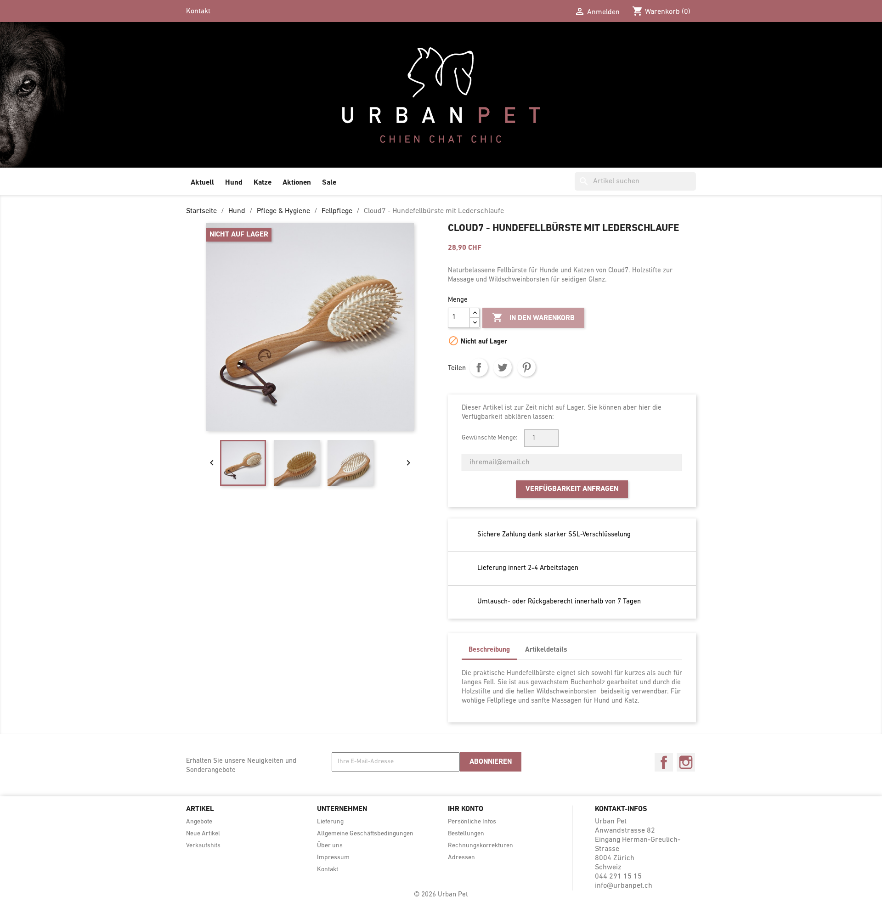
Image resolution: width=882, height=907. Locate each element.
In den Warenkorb (533, 317)
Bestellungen (466, 833)
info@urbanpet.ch (623, 886)
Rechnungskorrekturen (480, 845)
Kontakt (198, 11)
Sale (329, 182)
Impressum (333, 857)
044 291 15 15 (618, 876)
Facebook (664, 762)
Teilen (478, 367)
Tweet (502, 367)
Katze (262, 182)
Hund (234, 182)
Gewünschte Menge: (489, 437)
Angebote (199, 821)
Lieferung (330, 821)
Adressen (461, 857)
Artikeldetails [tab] (546, 650)
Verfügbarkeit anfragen (572, 489)
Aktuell (202, 182)
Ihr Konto (465, 809)
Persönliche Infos (472, 821)
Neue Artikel (203, 833)
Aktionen (297, 182)
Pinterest (526, 367)
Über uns (330, 845)
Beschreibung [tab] (489, 650)
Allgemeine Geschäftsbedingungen (365, 833)
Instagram (686, 762)
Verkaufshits (203, 845)
